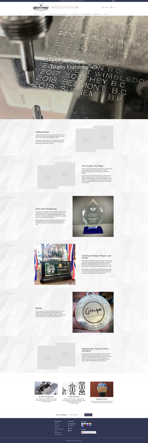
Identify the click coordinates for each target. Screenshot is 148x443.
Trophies (36, 14)
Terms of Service (58, 434)
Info (105, 14)
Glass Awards (74, 14)
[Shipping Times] (101, 389)
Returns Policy (58, 432)
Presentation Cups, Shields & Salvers (58, 14)
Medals (44, 14)
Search (56, 423)
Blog (56, 430)
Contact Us (57, 425)
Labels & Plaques (86, 14)
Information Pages (59, 429)
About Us (57, 427)
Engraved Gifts (97, 14)
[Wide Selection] (74, 388)
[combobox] (64, 7)
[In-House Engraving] (46, 388)
